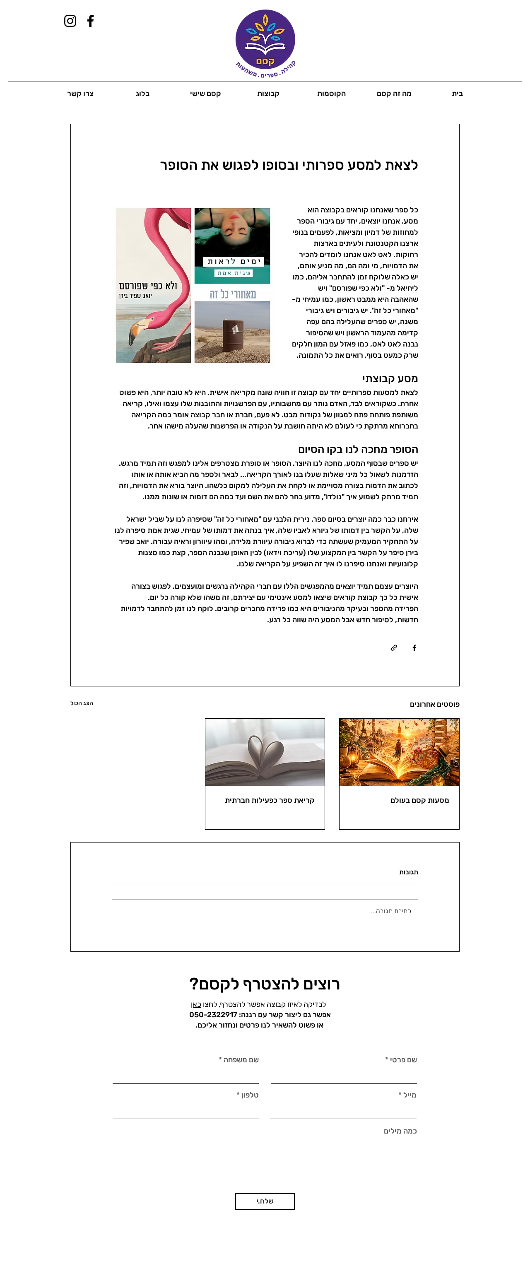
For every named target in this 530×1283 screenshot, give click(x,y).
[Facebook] (90, 21)
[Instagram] (70, 21)
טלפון (250, 1095)
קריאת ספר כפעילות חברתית (270, 800)
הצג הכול (81, 703)
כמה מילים (400, 1131)
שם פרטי (403, 1060)
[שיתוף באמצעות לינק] (394, 648)
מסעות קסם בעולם (419, 800)
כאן (196, 1004)
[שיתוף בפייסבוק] (414, 648)
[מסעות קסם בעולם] (399, 752)
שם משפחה (241, 1060)
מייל (410, 1095)
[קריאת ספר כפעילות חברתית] (265, 752)
